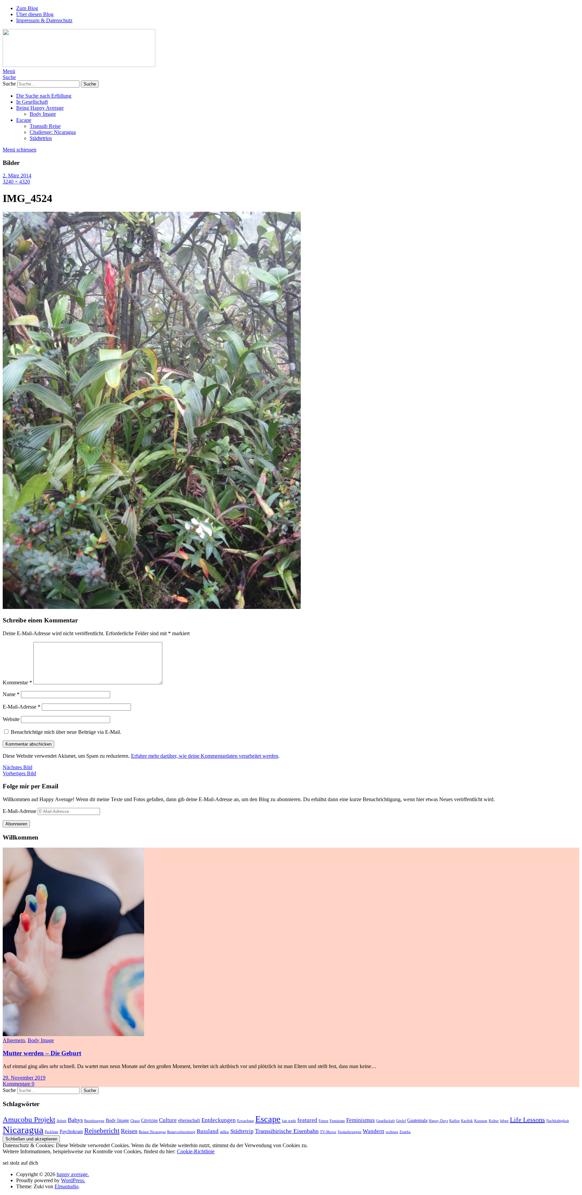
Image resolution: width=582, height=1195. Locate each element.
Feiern (323, 1121)
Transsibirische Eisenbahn (287, 1131)
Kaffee (454, 1121)
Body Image (43, 114)
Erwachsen (245, 1121)
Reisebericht (102, 1131)
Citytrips (149, 1120)
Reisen (129, 1131)
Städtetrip (242, 1131)
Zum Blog (27, 8)
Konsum (480, 1121)
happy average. (73, 1174)
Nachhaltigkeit (557, 1121)
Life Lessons (527, 1119)
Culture (168, 1120)
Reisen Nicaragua (152, 1132)
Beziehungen (94, 1121)
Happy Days (438, 1121)
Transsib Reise (45, 126)
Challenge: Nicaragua (53, 132)
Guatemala (417, 1120)
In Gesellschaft (32, 102)
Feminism (337, 1121)
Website (11, 719)
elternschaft (189, 1120)
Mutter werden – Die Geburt (42, 1053)
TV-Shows (328, 1132)
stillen (224, 1132)
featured (307, 1120)
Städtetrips (41, 138)
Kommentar (17, 682)
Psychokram (71, 1131)
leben (504, 1121)
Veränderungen (349, 1132)
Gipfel (401, 1121)
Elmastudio (66, 1186)
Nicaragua (23, 1129)
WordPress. (73, 1180)
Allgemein (14, 1040)
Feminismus (360, 1120)
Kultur (494, 1121)
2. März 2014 (17, 175)
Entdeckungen (218, 1120)
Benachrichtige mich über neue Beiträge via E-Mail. (66, 732)
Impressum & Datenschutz (44, 20)
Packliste (51, 1132)
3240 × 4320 (16, 181)
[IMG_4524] (152, 607)
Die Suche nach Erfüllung (43, 96)
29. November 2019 (24, 1078)
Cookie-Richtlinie (196, 1151)
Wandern (373, 1131)
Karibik (467, 1121)
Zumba (405, 1132)
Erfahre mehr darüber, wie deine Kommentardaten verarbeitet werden (204, 756)
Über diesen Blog (35, 14)
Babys (75, 1120)
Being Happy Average (40, 108)
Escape (23, 120)
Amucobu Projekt (29, 1119)
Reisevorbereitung (181, 1132)
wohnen (392, 1132)
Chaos (135, 1121)
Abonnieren (16, 823)
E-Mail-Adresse (21, 707)
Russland (208, 1131)
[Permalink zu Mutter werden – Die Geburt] (73, 1034)
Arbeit (61, 1121)
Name (11, 694)
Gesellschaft (385, 1121)
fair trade (289, 1121)
